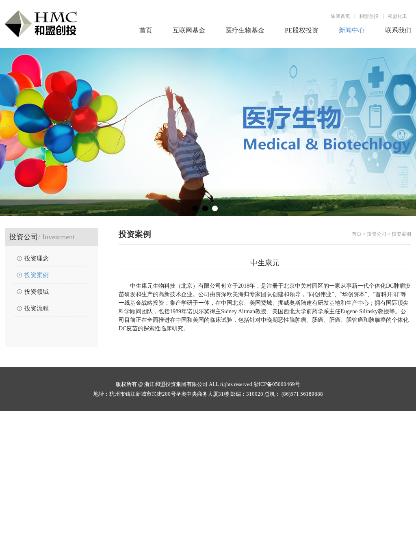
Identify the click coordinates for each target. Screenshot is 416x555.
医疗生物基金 (244, 30)
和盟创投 (369, 16)
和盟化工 (397, 16)
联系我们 (398, 30)
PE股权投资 (301, 30)
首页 (145, 30)
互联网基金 (189, 30)
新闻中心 (352, 30)
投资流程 (36, 308)
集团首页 (340, 16)
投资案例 (36, 275)
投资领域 (36, 291)
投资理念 (36, 258)
